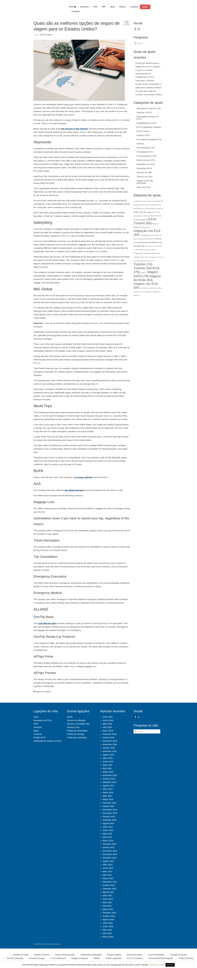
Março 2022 (107, 878)
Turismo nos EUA (144, 176)
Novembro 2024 (109, 775)
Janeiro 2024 (108, 806)
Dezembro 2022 (109, 851)
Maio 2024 (107, 796)
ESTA (158, 216)
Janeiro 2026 (108, 737)
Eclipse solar (140, 212)
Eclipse (160, 208)
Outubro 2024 (108, 779)
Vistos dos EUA (143, 187)
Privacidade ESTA (144, 152)
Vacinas (143, 272)
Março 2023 (107, 840)
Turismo (143, 264)
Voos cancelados (147, 291)
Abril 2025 (107, 768)
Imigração (146, 227)
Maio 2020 (107, 930)
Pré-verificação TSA (145, 148)
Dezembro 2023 (109, 810)
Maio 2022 (107, 871)
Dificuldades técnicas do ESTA (147, 118)
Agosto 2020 (108, 919)
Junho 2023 (107, 830)
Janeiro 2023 (108, 847)
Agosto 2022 (108, 861)
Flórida (155, 224)
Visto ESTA (153, 288)
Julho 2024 (107, 789)
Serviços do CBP (144, 172)
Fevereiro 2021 (109, 913)
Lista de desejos (155, 235)
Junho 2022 (107, 868)
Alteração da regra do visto (148, 108)
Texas (150, 260)
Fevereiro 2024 (109, 803)
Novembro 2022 (109, 854)
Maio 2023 (107, 834)
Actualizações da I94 (140, 201)
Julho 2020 (107, 923)
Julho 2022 (107, 864)
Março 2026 (107, 731)
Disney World (151, 208)
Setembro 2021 (109, 889)
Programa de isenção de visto (146, 253)
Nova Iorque (149, 246)
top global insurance (74, 490)
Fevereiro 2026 (109, 734)
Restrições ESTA (144, 168)
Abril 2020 (107, 933)
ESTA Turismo (46, 35)
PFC (138, 250)
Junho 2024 (107, 792)
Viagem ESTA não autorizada (144, 182)
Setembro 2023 (109, 820)
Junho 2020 (107, 926)
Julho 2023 (107, 827)
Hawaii (138, 227)
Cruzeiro (158, 201)
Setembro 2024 (109, 782)
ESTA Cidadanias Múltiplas (148, 127)
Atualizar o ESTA (144, 112)
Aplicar (145, 7)
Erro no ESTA (149, 216)
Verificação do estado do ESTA (48, 741)
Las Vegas (145, 235)
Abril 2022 (107, 875)
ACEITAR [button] (170, 965)
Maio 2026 (107, 724)
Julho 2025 (107, 758)
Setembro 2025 (109, 751)
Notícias (140, 144)
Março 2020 (107, 937)
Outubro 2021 (108, 885)
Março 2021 (107, 909)
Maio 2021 (107, 902)
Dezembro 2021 (109, 882)
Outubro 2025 (108, 748)
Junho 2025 (107, 761)
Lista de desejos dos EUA (142, 239)
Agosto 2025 (108, 755)
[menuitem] (74, 11)
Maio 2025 (107, 765)
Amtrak (151, 201)
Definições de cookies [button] (157, 965)
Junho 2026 (107, 720)
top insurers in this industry (74, 129)
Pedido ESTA (40, 737)
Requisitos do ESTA (145, 164)
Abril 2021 (107, 906)
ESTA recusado (141, 220)
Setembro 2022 (109, 858)
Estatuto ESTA (143, 135)
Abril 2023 (107, 837)
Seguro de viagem (43, 692)
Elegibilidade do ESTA (146, 123)
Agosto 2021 (108, 892)
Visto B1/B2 (144, 288)
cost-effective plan (47, 623)
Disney (143, 208)
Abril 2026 (107, 727)
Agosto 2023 (108, 823)
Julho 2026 (107, 717)
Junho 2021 (107, 899)
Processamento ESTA (146, 156)
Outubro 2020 (108, 916)
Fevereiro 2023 (109, 844)
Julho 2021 (107, 895)
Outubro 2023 (108, 816)
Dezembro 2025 (109, 741)
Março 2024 (107, 799)
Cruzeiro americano (142, 205)
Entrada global (138, 216)
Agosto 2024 (108, 785)
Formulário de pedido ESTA (149, 139)
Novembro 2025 (109, 744)
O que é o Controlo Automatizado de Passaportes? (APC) (144, 73)
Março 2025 (107, 772)
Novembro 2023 (109, 813)
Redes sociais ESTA (145, 160)
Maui (152, 239)
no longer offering (83, 477)
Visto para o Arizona (144, 80)
